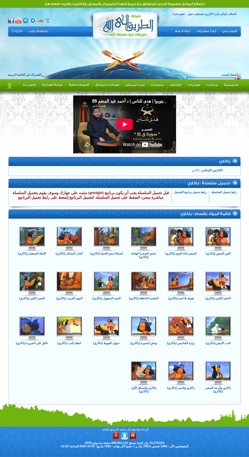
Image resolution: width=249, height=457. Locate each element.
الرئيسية (231, 85)
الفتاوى (176, 85)
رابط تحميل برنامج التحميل (190, 192)
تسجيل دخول (195, 14)
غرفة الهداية (52, 85)
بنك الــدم (182, 31)
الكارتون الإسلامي (211, 170)
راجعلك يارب (38, 31)
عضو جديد (179, 14)
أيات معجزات (206, 31)
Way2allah (125, 24)
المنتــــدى (229, 31)
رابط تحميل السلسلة (224, 192)
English (17, 31)
